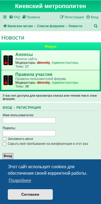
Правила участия (33, 74)
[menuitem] (14, 17)
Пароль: (9, 128)
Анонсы (24, 54)
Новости (12, 37)
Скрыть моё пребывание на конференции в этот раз (47, 144)
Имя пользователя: (18, 115)
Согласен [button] (30, 194)
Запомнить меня (20, 139)
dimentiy (43, 63)
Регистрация (28, 107)
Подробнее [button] (20, 180)
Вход (7, 107)
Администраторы (65, 63)
